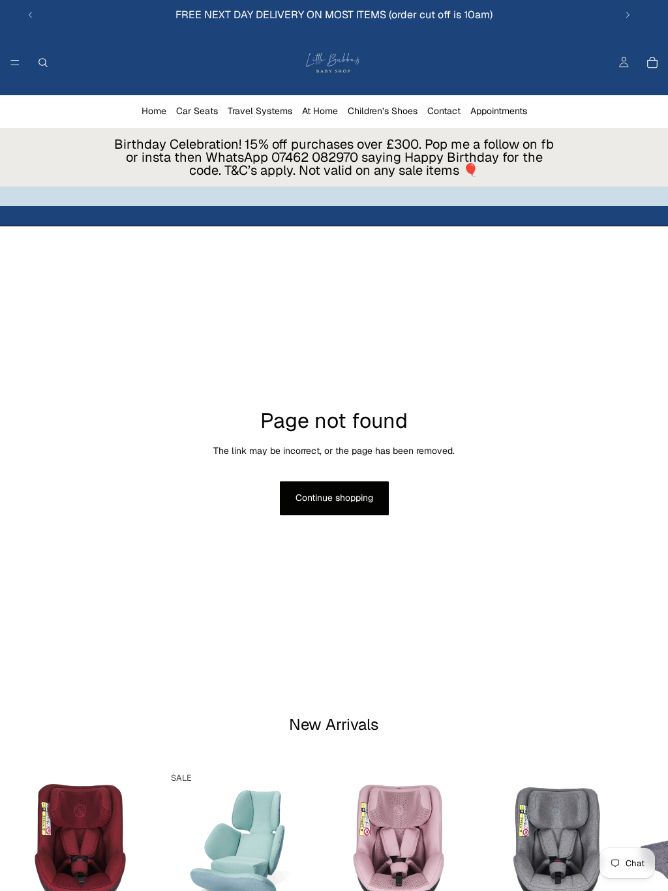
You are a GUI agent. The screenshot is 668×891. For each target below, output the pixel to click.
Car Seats (197, 111)
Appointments (498, 111)
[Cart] (652, 62)
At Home (320, 111)
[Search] (43, 62)
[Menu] (15, 63)
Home (154, 111)
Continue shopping (334, 498)
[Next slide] (627, 15)
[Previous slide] (30, 15)
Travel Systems (260, 111)
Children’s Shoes (383, 111)
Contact (444, 111)
